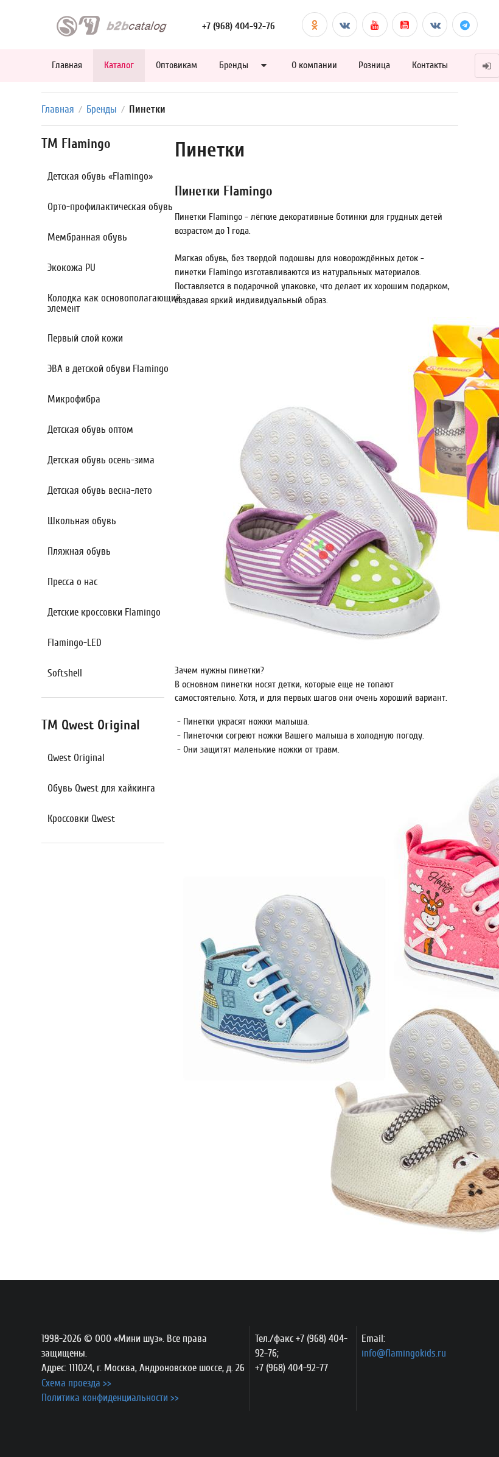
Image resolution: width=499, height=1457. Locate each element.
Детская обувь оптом (90, 429)
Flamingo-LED (74, 642)
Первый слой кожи (85, 338)
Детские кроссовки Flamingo (104, 612)
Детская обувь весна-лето (99, 490)
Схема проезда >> (76, 1383)
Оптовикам (176, 65)
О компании (314, 65)
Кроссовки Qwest (81, 818)
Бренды (233, 65)
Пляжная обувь (79, 551)
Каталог (119, 65)
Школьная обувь (81, 521)
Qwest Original (76, 758)
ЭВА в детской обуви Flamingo (108, 368)
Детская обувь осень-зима (101, 460)
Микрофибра (73, 399)
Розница (374, 65)
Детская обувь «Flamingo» (100, 176)
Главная (67, 65)
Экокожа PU (71, 267)
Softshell (64, 673)
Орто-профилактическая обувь (110, 206)
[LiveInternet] (388, 1376)
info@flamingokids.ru (403, 1353)
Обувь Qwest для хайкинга (101, 788)
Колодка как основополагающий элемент (114, 303)
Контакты (430, 65)
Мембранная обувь (87, 237)
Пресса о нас (72, 582)
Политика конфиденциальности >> (110, 1397)
